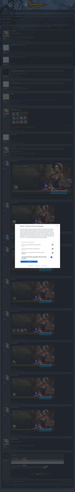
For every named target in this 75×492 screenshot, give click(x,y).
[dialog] (37, 246)
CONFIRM (29, 261)
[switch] (52, 245)
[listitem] (37, 242)
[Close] (58, 226)
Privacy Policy (44, 265)
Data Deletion (30, 265)
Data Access (37, 265)
